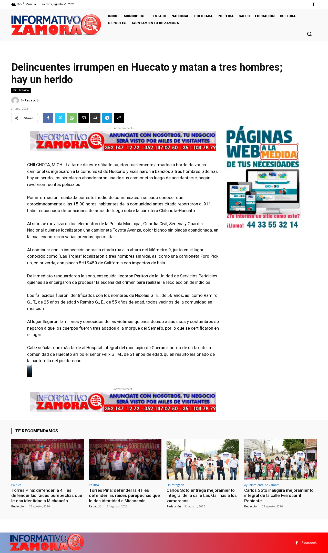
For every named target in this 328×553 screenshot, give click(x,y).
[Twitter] (60, 118)
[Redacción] (15, 100)
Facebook (309, 543)
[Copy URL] (119, 118)
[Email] (83, 118)
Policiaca (21, 90)
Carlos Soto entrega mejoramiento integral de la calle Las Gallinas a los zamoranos (202, 495)
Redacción (32, 100)
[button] (309, 33)
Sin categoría (175, 484)
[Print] (95, 118)
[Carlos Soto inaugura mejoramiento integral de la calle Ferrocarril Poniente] (280, 459)
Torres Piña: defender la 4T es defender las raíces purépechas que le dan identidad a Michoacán (46, 495)
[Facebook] (313, 4)
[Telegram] (107, 118)
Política (16, 484)
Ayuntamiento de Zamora (262, 484)
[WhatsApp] (72, 118)
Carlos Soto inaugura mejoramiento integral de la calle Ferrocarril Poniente (279, 495)
